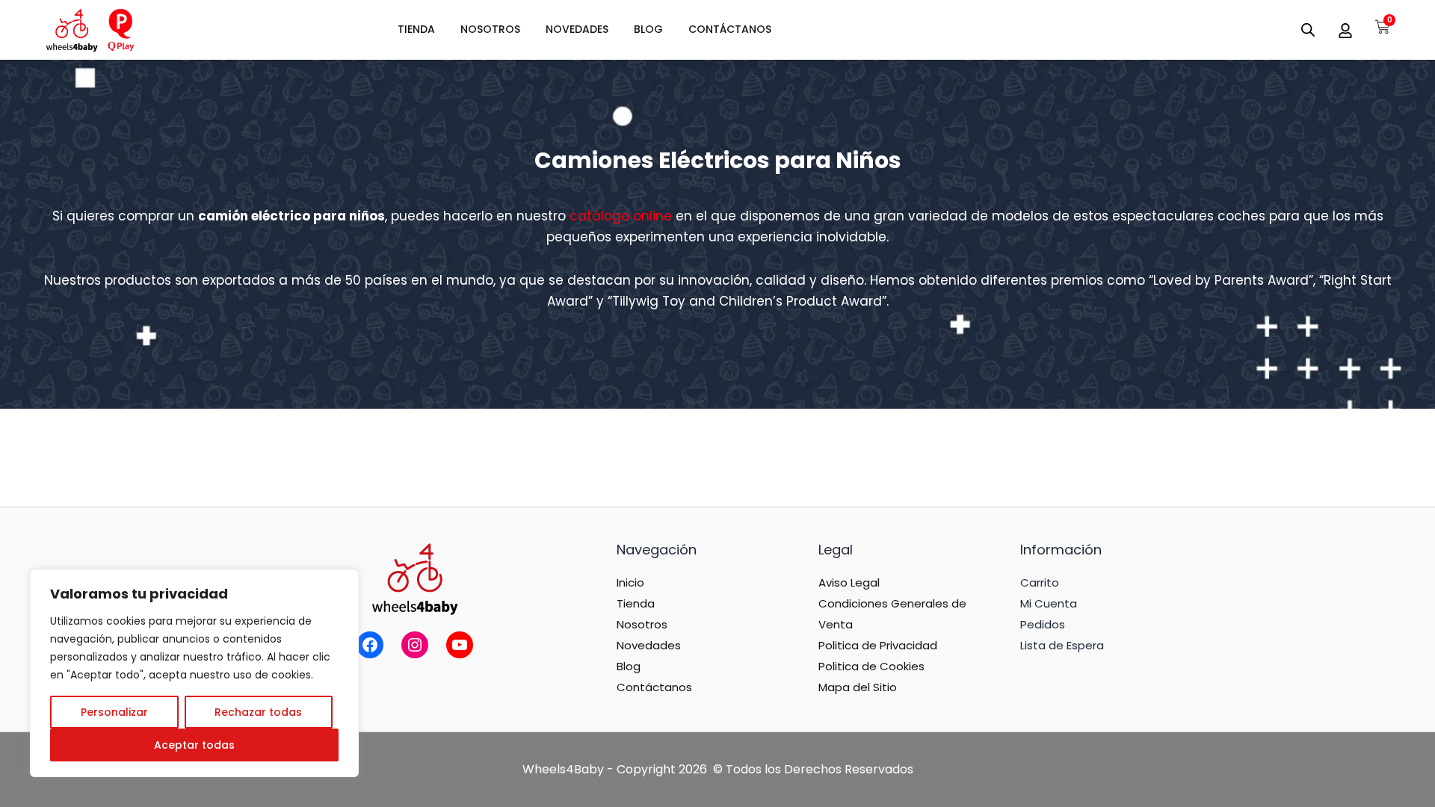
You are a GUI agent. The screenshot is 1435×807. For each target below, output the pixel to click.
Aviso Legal (849, 582)
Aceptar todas (194, 745)
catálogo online (621, 216)
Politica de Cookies (871, 666)
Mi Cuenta (1048, 603)
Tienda (636, 603)
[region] (194, 673)
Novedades (649, 645)
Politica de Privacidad (877, 645)
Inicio (630, 582)
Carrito (1039, 582)
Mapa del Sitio (857, 687)
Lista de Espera (1062, 645)
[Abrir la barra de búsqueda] (1307, 30)
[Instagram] (414, 644)
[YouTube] (459, 644)
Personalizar (114, 712)
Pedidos (1042, 624)
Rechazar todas (258, 712)
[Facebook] (370, 644)
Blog (629, 666)
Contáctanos (654, 687)
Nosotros (642, 624)
